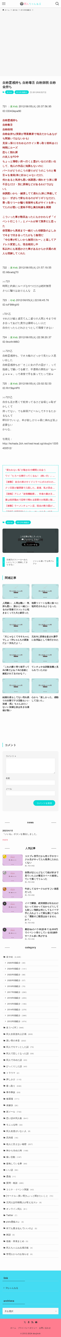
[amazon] (28, 1322)
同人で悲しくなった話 (20, 1053)
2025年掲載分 (16, 962)
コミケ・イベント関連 (20, 1189)
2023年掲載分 (16, 974)
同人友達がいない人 (18, 1130)
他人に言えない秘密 (19, 1144)
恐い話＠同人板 (17, 1118)
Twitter (11, 1215)
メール (9, 788)
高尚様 (12, 1137)
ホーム (13, 1328)
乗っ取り (14, 1085)
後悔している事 (16, 1163)
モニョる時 (14, 1124)
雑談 (10, 1234)
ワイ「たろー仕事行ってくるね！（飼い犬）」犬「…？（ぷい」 (30, 475)
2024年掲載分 (17, 968)
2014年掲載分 (17, 1009)
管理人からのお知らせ (19, 1253)
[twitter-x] (24, 1322)
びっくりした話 (16, 1066)
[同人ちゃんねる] (30, 3)
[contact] (36, 1322)
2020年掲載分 (16, 980)
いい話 (12, 1169)
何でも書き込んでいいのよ (21, 1228)
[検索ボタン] (57, 3)
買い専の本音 (16, 1040)
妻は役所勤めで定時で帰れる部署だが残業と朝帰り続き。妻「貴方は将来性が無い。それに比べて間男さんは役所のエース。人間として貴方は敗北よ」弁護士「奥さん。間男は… (30, 499)
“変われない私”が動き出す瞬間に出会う (25, 469)
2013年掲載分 (17, 1015)
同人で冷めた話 (16, 1059)
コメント (11, 756)
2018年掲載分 (16, 986)
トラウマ (12, 1072)
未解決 (12, 1105)
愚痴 (11, 1176)
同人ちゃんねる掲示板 (19, 1247)
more (5, 839)
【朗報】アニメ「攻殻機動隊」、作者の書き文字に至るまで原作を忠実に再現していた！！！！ (30, 493)
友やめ (9, 92)
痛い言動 (14, 1156)
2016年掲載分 (17, 997)
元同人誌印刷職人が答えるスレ (24, 1202)
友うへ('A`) (15, 1027)
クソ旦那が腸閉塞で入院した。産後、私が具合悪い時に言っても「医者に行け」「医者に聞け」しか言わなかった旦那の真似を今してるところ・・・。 (30, 487)
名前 (8, 778)
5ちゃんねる (12, 1287)
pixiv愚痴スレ (15, 1221)
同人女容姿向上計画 (19, 1033)
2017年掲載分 (17, 992)
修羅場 (12, 1098)
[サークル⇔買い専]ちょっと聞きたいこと (29, 1195)
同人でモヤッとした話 (20, 1046)
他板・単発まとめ (17, 1241)
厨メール (14, 1111)
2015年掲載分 (17, 1003)
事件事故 (13, 1092)
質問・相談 (15, 1182)
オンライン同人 (16, 1208)
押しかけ (14, 1079)
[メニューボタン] (4, 3)
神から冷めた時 (17, 1150)
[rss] (32, 1322)
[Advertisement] (30, 43)
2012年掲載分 (21, 92)
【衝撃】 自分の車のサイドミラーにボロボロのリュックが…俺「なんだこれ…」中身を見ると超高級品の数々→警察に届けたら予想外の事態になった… (30, 481)
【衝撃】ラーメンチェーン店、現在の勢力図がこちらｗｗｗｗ (30, 505)
